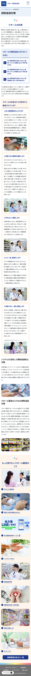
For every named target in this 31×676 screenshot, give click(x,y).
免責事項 (23, 667)
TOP (2, 9)
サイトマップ (15, 670)
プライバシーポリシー (11, 667)
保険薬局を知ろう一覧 (15, 657)
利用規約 (6, 670)
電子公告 (24, 670)
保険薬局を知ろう (8, 9)
